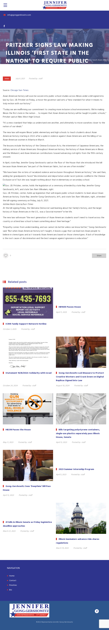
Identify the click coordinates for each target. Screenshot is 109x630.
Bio (10, 590)
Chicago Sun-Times (19, 90)
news (7, 78)
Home (11, 576)
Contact (12, 580)
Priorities (13, 585)
